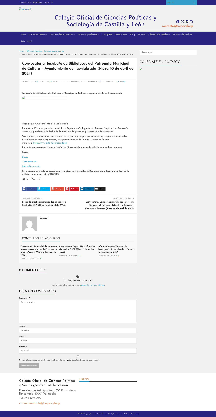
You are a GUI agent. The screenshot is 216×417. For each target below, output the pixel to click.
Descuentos (121, 35)
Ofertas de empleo (158, 35)
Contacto (48, 2)
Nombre (23, 326)
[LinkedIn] (187, 22)
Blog (132, 35)
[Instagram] (191, 22)
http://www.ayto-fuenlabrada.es (50, 143)
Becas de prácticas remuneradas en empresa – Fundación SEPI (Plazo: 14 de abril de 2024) (45, 204)
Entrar (23, 2)
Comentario (24, 298)
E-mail (22, 336)
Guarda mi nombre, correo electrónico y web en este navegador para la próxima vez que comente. (59, 360)
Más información (31, 166)
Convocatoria (29, 162)
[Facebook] (177, 22)
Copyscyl (44, 82)
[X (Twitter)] (182, 22)
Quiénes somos (37, 35)
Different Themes (131, 414)
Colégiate (107, 35)
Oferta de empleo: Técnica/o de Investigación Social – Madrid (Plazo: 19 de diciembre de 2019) (116, 249)
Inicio (23, 35)
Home (21, 51)
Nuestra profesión (87, 35)
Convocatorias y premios (54, 51)
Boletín (141, 35)
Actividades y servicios (61, 35)
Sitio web (23, 347)
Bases (25, 157)
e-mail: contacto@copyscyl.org (39, 403)
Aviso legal (37, 2)
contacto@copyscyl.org (177, 26)
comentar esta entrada (92, 285)
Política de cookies (182, 35)
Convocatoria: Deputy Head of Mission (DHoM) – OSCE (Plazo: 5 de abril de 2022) (77, 249)
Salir (29, 2)
